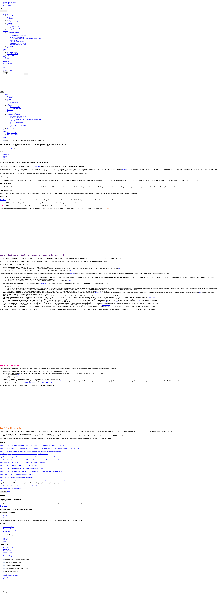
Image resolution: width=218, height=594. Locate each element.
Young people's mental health (18, 125)
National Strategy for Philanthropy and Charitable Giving (25, 38)
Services (5, 31)
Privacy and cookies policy (10, 575)
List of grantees (106, 305)
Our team (9, 17)
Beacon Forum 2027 (12, 54)
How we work (14, 21)
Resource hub (7, 49)
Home (1, 148)
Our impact (10, 18)
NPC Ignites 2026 (12, 52)
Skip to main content (8, 3)
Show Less (10, 491)
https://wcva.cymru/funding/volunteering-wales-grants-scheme (16, 477)
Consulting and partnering (14, 32)
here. (71, 270)
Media (5, 60)
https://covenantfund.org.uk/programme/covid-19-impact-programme (18, 465)
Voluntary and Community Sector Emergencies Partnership (39, 382)
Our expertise (7, 528)
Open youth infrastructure (17, 41)
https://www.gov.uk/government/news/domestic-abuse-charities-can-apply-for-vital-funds (24, 454)
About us (5, 14)
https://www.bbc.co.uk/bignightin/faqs (10, 488)
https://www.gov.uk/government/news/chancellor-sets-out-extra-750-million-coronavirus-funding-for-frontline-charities (32, 445)
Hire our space (11, 47)
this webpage (125, 169)
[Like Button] (4, 159)
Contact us (10, 29)
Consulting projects (8, 527)
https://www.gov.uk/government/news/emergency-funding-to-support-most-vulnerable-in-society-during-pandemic (30, 451)
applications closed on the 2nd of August (51, 381)
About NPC (10, 15)
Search (6, 72)
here (119, 268)
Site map (5, 578)
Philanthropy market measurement (19, 43)
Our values (10, 20)
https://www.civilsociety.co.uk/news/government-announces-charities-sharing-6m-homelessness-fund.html (28, 457)
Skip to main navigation (9, 2)
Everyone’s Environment (17, 37)
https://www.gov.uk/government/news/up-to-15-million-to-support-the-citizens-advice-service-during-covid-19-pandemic (32, 471)
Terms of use (6, 577)
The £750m (3, 200)
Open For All (13, 40)
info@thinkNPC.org (8, 557)
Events (5, 51)
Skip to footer (7, 5)
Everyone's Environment (17, 117)
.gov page (72, 273)
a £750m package (35, 166)
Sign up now (3, 506)
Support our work (11, 23)
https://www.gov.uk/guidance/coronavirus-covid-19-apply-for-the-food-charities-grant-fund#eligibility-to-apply (29, 459)
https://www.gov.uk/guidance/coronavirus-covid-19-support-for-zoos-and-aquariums (22, 462)
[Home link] (16, 88)
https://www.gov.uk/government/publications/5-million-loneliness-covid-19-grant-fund (23, 468)
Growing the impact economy (18, 35)
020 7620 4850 (7, 555)
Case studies (10, 46)
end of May (44, 283)
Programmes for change (13, 34)
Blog (4, 57)
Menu (2, 91)
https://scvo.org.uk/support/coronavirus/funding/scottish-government (18, 474)
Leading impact (11, 55)
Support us (6, 58)
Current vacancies (15, 26)
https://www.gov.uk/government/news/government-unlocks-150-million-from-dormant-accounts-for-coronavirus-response (32, 485)
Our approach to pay (15, 28)
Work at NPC (10, 25)
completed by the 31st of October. (112, 302)
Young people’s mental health (18, 44)
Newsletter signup (8, 63)
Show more (3, 491)
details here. (152, 297)
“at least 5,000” (98, 292)
